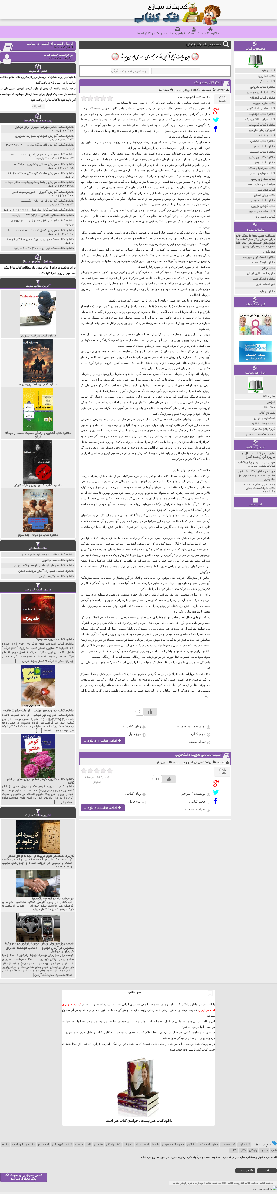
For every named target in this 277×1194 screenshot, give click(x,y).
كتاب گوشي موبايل (263, 206)
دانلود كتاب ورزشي (262, 157)
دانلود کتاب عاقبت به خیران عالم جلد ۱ (48, 555)
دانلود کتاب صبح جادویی (58, 560)
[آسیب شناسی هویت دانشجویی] (217, 783)
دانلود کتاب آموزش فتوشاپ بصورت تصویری (44, 136)
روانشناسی (204, 762)
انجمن (271, 402)
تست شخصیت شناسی (260, 434)
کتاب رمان (268, 268)
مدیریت (206, 90)
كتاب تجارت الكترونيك (260, 119)
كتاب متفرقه (267, 136)
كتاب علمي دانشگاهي (261, 108)
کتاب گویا (244, 1144)
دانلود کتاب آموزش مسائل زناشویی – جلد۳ (45, 164)
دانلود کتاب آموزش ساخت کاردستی (50, 173)
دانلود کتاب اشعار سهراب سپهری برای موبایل (44, 127)
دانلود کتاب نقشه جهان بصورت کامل (50, 239)
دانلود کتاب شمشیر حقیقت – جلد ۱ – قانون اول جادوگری (256, 475)
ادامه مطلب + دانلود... (101, 741)
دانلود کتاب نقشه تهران (58, 248)
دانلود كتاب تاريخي (262, 87)
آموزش (128, 1144)
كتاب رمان (268, 71)
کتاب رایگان (113, 1144)
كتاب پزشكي (267, 81)
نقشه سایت (245, 1170)
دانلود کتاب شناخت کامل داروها (53, 210)
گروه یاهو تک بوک (263, 429)
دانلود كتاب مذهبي (262, 141)
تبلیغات (193, 34)
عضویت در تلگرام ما (152, 34)
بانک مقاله (268, 407)
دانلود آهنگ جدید (263, 262)
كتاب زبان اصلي (264, 195)
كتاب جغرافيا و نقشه (261, 168)
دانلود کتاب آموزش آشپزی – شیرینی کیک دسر (43, 192)
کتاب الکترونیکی (62, 1144)
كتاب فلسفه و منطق (262, 211)
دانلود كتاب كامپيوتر (261, 125)
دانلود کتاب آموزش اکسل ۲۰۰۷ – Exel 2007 (41, 230)
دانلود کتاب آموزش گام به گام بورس (50, 145)
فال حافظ (269, 396)
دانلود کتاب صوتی (173, 1144)
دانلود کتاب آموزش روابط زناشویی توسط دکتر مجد (41, 182)
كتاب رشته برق (265, 217)
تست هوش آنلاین (263, 424)
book (155, 1144)
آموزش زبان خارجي (262, 130)
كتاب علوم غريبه (264, 103)
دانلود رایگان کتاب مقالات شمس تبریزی (256, 464)
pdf (89, 1144)
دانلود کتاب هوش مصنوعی (56, 576)
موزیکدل (269, 252)
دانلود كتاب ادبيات (262, 152)
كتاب (233, 1150)
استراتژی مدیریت (208, 83)
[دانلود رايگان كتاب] (255, 66)
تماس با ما (177, 34)
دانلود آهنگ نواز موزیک (259, 257)
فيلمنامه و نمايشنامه (261, 184)
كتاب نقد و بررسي (263, 179)
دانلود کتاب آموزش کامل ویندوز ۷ (51, 221)
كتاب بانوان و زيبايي (262, 173)
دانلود (264, 1150)
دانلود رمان (267, 291)
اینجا (155, 1032)
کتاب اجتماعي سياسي (261, 92)
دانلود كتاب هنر (264, 163)
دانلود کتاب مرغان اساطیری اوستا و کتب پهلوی (43, 565)
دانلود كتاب (164, 1120)
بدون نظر (163, 90)
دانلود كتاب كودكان (262, 98)
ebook (79, 1144)
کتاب (243, 1150)
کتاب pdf (43, 1144)
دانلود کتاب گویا (208, 1144)
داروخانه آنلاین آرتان (261, 273)
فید (267, 1170)
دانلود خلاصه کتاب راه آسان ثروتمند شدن (46, 571)
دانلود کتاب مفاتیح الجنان (57, 215)
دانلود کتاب (210, 34)
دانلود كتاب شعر (264, 146)
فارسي (98, 1144)
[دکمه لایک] (150, 712)
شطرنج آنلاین (266, 413)
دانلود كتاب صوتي (263, 200)
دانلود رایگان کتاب (23, 1144)
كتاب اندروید (266, 76)
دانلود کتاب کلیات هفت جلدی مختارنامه (258, 488)
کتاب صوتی (228, 1144)
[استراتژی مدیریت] (217, 111)
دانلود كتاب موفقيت (262, 114)
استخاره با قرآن (264, 418)
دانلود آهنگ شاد (264, 279)
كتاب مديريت (266, 190)
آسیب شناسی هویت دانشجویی (198, 755)
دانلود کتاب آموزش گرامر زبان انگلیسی (47, 201)
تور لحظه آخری (265, 284)
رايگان (253, 1150)
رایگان (191, 1144)
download (142, 1144)
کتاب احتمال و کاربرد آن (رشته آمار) (258, 455)
